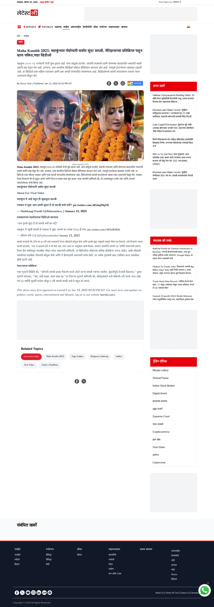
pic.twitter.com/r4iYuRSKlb (103, 230)
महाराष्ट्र (58, 27)
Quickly (31, 27)
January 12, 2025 (76, 211)
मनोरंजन (103, 27)
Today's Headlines (50, 365)
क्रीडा (96, 27)
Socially (47, 27)
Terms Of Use (172, 593)
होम (18, 36)
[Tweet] (83, 381)
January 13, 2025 (69, 236)
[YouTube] (28, 592)
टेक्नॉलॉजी (87, 27)
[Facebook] (109, 83)
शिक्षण (17, 564)
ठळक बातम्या (146, 550)
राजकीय (18, 555)
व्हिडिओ (174, 579)
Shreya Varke (26, 84)
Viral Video (29, 365)
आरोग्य (111, 569)
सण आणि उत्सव (115, 574)
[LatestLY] (27, 15)
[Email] (49, 592)
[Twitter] (22, 592)
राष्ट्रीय (66, 27)
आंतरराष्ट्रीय (76, 27)
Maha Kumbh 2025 (55, 356)
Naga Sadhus (77, 356)
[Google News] (44, 592)
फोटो (173, 570)
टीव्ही (47, 564)
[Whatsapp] (122, 83)
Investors (195, 593)
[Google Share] (135, 85)
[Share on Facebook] (77, 381)
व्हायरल (124, 27)
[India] (188, 27)
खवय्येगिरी (112, 555)
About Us (159, 593)
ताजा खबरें (159, 86)
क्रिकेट (79, 555)
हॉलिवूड (49, 560)
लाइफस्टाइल (114, 27)
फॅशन (111, 564)
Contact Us (185, 593)
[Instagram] (33, 592)
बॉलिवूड (49, 555)
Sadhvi (119, 356)
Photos (174, 575)
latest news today (31, 356)
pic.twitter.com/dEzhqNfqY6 (91, 205)
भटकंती (111, 560)
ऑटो (173, 560)
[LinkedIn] (39, 592)
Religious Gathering (99, 356)
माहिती (17, 560)
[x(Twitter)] (116, 83)
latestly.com (107, 295)
